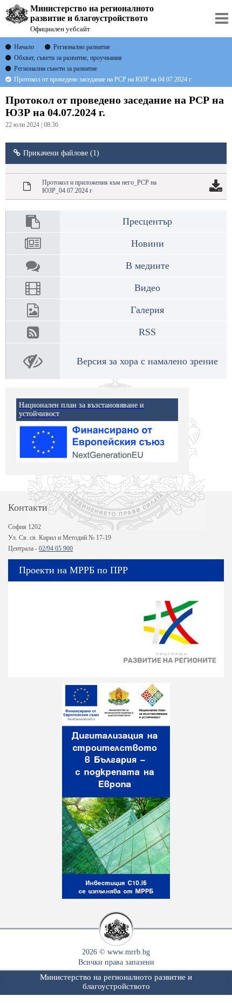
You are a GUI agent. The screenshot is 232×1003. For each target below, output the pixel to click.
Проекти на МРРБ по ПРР (73, 570)
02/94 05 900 (56, 548)
